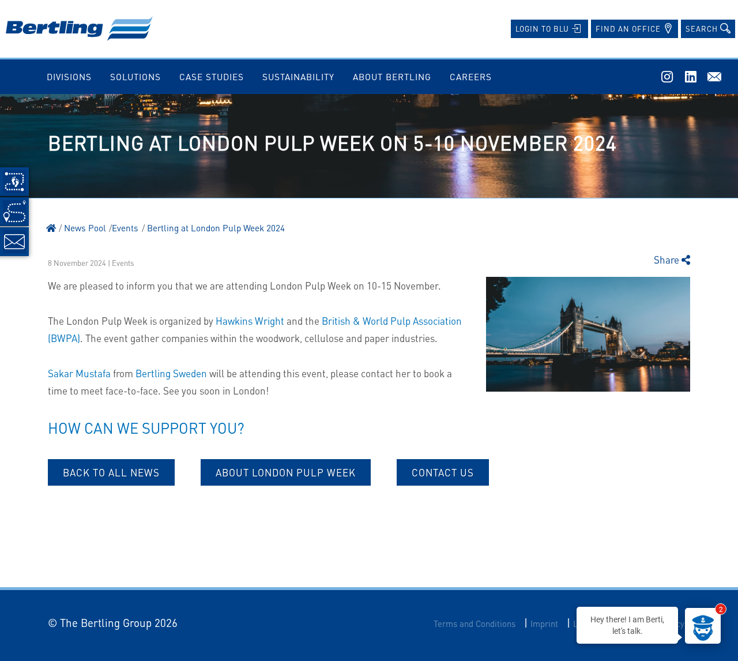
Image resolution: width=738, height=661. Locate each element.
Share (667, 259)
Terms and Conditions (474, 623)
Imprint (544, 623)
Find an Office (629, 28)
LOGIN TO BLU (543, 28)
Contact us (443, 472)
